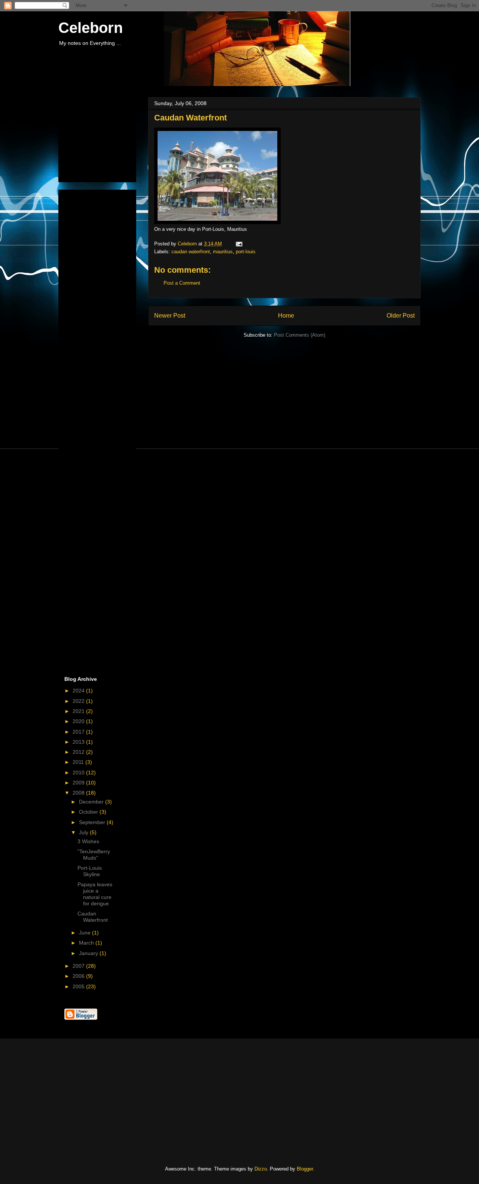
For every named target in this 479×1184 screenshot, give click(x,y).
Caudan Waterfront (92, 917)
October (89, 812)
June (85, 933)
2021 (79, 711)
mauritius (223, 251)
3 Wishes (88, 841)
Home (286, 315)
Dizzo (260, 1169)
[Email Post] (238, 244)
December (92, 802)
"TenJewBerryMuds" (93, 854)
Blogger (305, 1169)
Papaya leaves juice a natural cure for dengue (94, 893)
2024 (79, 691)
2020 (79, 721)
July (84, 832)
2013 (79, 742)
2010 (79, 772)
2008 (79, 793)
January (89, 953)
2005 (79, 986)
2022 (79, 701)
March (87, 943)
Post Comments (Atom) (299, 335)
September (93, 822)
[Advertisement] (101, 137)
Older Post (401, 315)
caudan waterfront (190, 251)
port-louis (246, 251)
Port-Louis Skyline (89, 871)
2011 (79, 762)
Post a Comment (182, 283)
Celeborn (90, 27)
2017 (79, 732)
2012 (79, 752)
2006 (79, 976)
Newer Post (169, 315)
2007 (79, 966)
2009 (79, 783)
